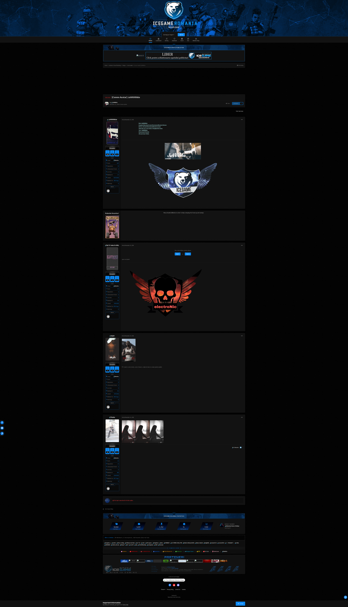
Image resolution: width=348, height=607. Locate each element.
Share (228, 103)
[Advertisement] (174, 81)
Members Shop (196, 41)
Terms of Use (125, 605)
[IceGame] (120, 569)
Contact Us (177, 589)
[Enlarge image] (128, 350)
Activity (166, 41)
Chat (188, 41)
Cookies (184, 589)
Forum (154, 566)
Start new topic (239, 111)
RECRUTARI (155, 571)
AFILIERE (154, 568)
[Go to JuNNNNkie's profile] (107, 104)
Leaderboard (158, 41)
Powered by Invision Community (174, 597)
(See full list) (145, 537)
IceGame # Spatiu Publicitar (174, 47)
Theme (162, 589)
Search (182, 41)
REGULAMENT (155, 570)
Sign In (177, 254)
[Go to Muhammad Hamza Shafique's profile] (222, 525)
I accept (241, 604)
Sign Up (181, 35)
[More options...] (242, 120)
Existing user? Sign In (168, 35)
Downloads (174, 41)
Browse (150, 41)
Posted (128, 120)
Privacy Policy (170, 589)
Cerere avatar (123, 104)
